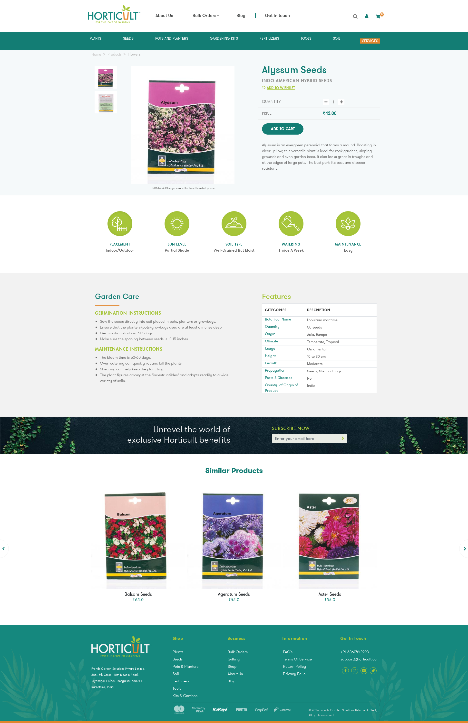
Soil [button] (336, 38)
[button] (366, 16)
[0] (378, 16)
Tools (177, 688)
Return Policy (294, 666)
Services (370, 40)
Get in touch (277, 16)
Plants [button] (95, 38)
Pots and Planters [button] (171, 38)
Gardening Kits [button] (224, 38)
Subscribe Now (291, 428)
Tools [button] (306, 38)
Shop (232, 666)
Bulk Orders (204, 16)
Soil (176, 674)
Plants (178, 652)
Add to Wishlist (281, 88)
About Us (164, 16)
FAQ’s (287, 652)
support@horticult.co (359, 659)
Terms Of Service (297, 659)
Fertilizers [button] (269, 38)
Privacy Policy (295, 674)
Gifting (234, 659)
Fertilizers (181, 681)
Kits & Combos (185, 695)
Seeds (178, 659)
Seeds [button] (128, 38)
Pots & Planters (185, 666)
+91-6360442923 (355, 652)
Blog (240, 16)
